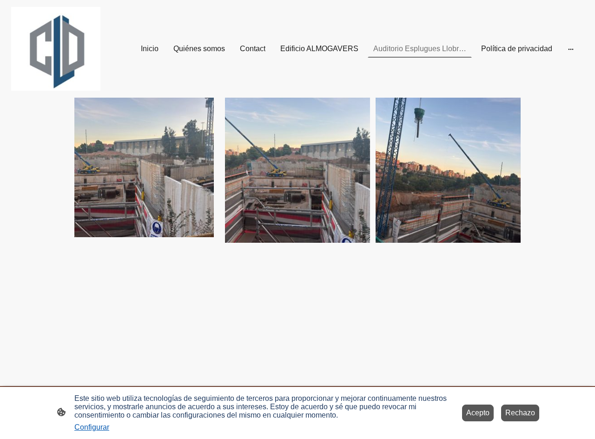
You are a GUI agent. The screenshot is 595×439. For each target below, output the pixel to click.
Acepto (477, 413)
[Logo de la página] (55, 49)
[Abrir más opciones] (571, 49)
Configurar (91, 427)
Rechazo (520, 413)
